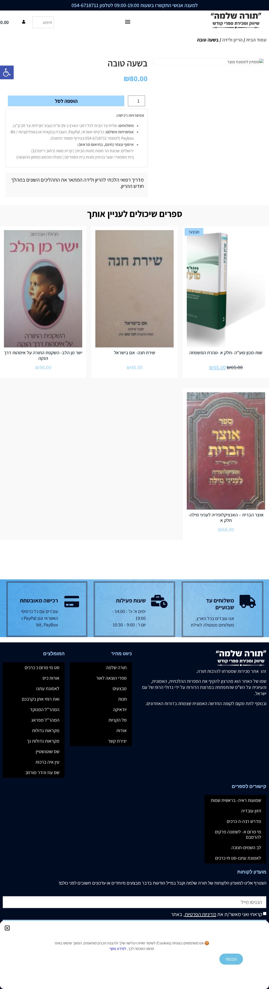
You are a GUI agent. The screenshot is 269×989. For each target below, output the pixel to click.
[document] (134, 494)
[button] (7, 928)
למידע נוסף (118, 948)
